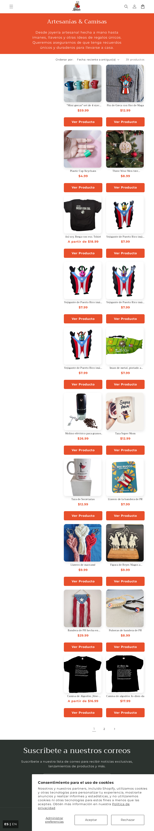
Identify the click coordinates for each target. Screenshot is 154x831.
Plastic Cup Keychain (83, 171)
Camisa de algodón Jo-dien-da (125, 696)
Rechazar (128, 820)
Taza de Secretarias (83, 499)
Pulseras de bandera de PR (125, 630)
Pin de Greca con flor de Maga (125, 105)
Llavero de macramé (83, 565)
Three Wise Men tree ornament (125, 171)
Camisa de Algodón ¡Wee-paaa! (83, 696)
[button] (11, 6)
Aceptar (91, 820)
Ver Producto (83, 122)
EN (14, 824)
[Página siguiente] (114, 729)
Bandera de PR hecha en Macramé (83, 630)
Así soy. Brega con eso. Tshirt (83, 237)
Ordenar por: (64, 59)
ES (6, 824)
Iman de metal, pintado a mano (125, 368)
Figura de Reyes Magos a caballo (125, 565)
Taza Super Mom (125, 433)
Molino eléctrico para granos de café (83, 433)
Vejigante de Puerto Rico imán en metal (125, 302)
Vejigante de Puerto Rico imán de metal (125, 237)
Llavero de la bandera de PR (125, 499)
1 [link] (94, 729)
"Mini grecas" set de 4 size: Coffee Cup (83, 105)
